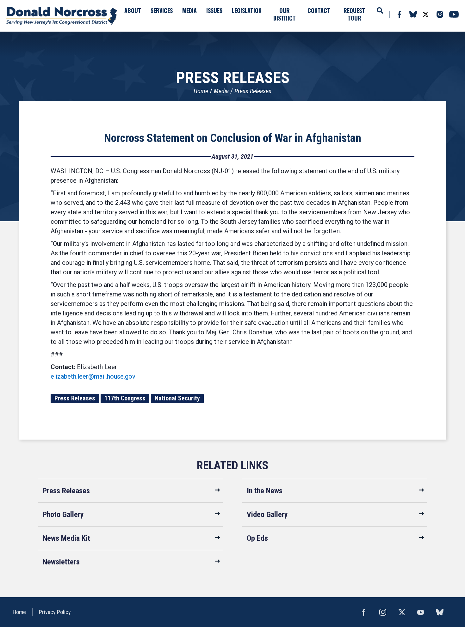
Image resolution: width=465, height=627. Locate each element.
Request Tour (354, 14)
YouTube (454, 14)
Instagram (439, 14)
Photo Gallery (63, 514)
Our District (284, 14)
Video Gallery (267, 514)
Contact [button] (318, 10)
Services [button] (162, 10)
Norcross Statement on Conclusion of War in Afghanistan (232, 138)
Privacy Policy (55, 612)
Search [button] (380, 10)
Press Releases (252, 91)
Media (221, 91)
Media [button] (189, 10)
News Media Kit (66, 538)
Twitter (425, 14)
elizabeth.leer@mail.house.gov (93, 376)
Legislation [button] (247, 10)
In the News (264, 490)
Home (201, 91)
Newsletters (61, 561)
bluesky (413, 14)
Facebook (399, 14)
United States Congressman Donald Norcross (61, 16)
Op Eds (257, 538)
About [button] (132, 10)
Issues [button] (214, 10)
